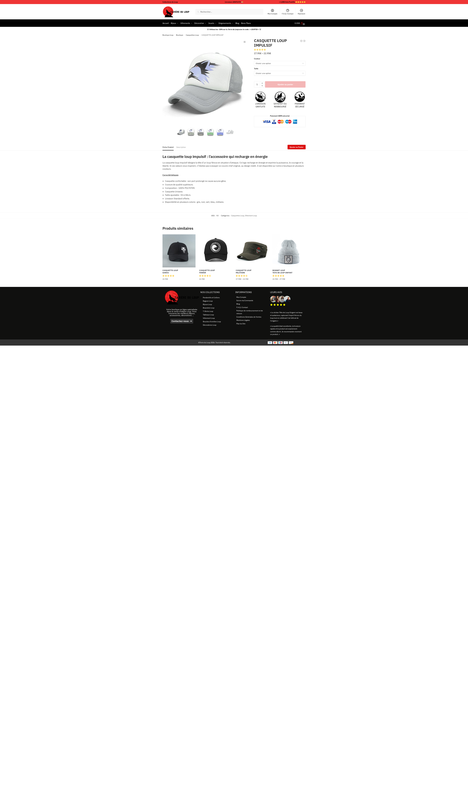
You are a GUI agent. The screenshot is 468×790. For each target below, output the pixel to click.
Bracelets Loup (208, 308)
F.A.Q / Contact (287, 14)
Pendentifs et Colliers (211, 297)
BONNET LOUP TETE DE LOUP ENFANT (282, 271)
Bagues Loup (208, 301)
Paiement (301, 14)
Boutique (179, 35)
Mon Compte (272, 14)
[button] (245, 42)
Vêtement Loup (251, 215)
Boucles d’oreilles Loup (212, 321)
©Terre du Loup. (204, 342)
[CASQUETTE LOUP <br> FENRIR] (215, 250)
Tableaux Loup (208, 315)
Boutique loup (167, 35)
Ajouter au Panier (296, 147)
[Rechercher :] (229, 12)
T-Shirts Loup (208, 311)
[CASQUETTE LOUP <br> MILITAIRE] (252, 250)
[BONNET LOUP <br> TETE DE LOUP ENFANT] (289, 250)
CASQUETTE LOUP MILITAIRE (243, 271)
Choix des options (179, 284)
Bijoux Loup (207, 304)
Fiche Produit (168, 147)
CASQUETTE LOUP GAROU (170, 271)
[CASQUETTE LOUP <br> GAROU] (179, 250)
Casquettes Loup (192, 35)
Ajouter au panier (285, 84)
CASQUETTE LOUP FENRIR (207, 271)
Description (181, 147)
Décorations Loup (209, 325)
